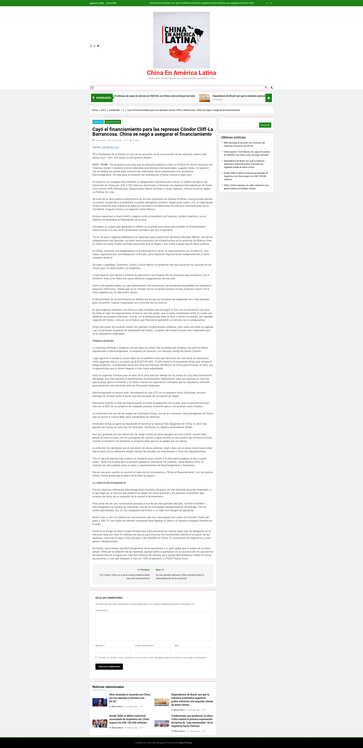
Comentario (102, 610)
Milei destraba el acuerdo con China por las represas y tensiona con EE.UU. (129, 698)
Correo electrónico (145, 645)
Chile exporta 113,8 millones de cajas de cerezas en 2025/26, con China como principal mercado (117, 96)
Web (177, 645)
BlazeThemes (185, 742)
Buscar (265, 125)
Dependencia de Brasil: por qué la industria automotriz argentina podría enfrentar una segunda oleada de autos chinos (202, 3)
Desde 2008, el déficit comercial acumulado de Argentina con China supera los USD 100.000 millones (129, 719)
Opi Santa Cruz (110, 147)
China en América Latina (181, 72)
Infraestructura (112, 122)
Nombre (100, 645)
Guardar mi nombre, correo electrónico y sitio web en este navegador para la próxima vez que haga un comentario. (153, 657)
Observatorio (100, 140)
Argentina (98, 122)
